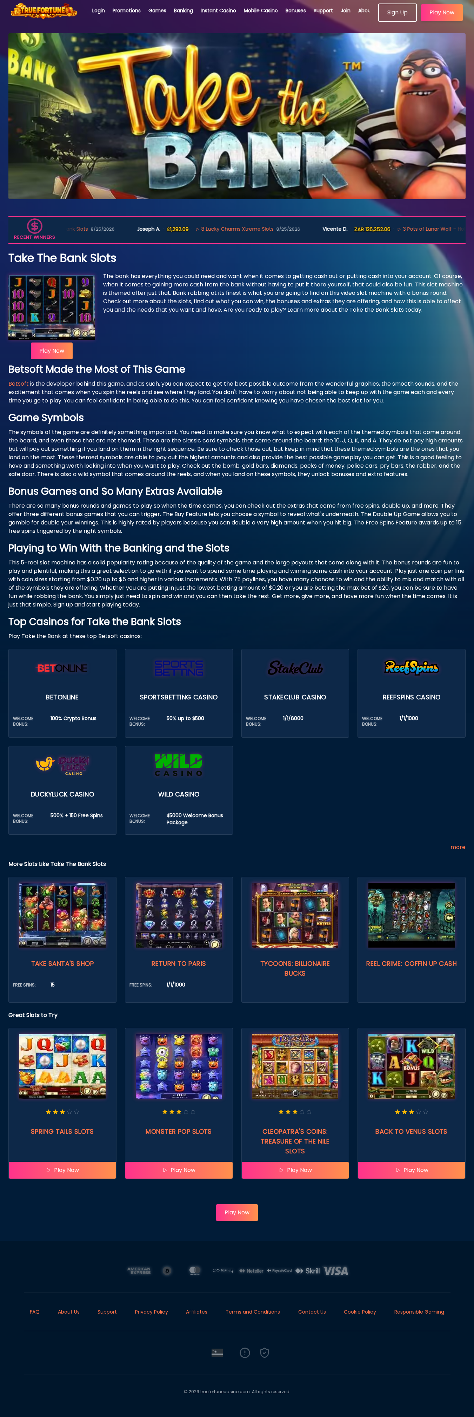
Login (98, 10)
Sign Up (397, 12)
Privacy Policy (151, 1311)
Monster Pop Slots (179, 1131)
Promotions (127, 10)
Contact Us (312, 1311)
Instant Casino (218, 10)
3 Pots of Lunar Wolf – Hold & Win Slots (407, 228)
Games (157, 10)
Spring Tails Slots (62, 1131)
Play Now (441, 12)
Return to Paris (179, 963)
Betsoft (18, 384)
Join (346, 10)
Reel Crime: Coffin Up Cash (411, 963)
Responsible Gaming (419, 1311)
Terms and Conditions (253, 1311)
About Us (369, 10)
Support (323, 10)
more (458, 847)
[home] (46, 19)
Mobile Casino (261, 10)
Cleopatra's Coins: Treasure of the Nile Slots (295, 1141)
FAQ (35, 1311)
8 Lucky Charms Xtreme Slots (194, 228)
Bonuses (296, 10)
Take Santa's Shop (62, 963)
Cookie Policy (360, 1311)
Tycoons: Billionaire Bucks (295, 968)
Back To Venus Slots (411, 1131)
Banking (183, 10)
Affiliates (196, 1311)
